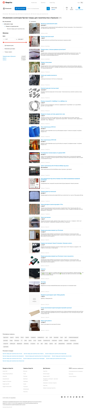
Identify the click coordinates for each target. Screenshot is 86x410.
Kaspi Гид (25, 391)
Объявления (8, 8)
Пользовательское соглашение (76, 371)
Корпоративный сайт (7, 407)
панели (39, 340)
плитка (4, 59)
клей (51, 337)
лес (38, 343)
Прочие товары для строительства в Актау (12, 358)
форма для (19, 343)
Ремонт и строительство (12, 26)
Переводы (25, 381)
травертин (33, 337)
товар (11, 340)
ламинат (66, 340)
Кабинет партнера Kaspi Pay (49, 388)
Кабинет (71, 9)
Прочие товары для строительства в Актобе (61, 356)
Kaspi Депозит (6, 378)
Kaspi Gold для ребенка (8, 373)
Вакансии (71, 373)
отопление (76, 343)
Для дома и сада (8, 24)
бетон (22, 337)
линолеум (56, 337)
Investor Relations (72, 376)
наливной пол (41, 337)
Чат (67, 9)
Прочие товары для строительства (16, 28)
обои (25, 340)
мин (42, 343)
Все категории (21, 8)
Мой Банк (25, 378)
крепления (5, 346)
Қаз (79, 2)
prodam (60, 340)
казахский (69, 343)
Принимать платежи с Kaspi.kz (50, 382)
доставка (5, 340)
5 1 (21, 340)
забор (46, 343)
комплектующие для (73, 337)
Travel (24, 373)
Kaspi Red (5, 376)
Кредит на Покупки (7, 381)
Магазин (25, 371)
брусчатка (5, 337)
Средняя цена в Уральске (9, 56)
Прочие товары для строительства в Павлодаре (33, 358)
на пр (35, 340)
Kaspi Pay (45, 371)
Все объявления (7, 21)
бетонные (17, 340)
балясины (26, 343)
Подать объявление (79, 9)
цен (47, 337)
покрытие (5, 343)
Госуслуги (25, 386)
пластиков (54, 340)
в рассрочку (73, 340)
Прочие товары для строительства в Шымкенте (13, 356)
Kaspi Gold (5, 371)
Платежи (25, 376)
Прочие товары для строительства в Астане (12, 353)
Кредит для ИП (6, 384)
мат (56, 343)
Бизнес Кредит (46, 373)
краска (51, 343)
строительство (46, 340)
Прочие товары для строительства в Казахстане (13, 360)
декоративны (62, 343)
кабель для (12, 343)
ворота (4, 58)
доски (30, 340)
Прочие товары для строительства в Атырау (56, 358)
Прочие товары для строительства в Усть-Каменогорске (37, 356)
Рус (82, 2)
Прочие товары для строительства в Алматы (34, 353)
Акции (24, 384)
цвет (66, 337)
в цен (61, 337)
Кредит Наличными (7, 386)
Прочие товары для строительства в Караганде (55, 353)
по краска (33, 343)
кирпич (27, 337)
